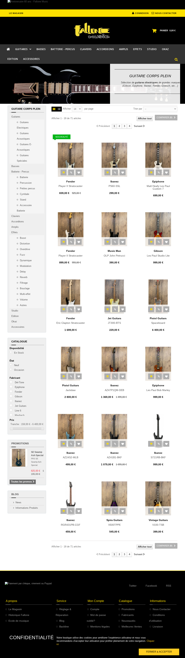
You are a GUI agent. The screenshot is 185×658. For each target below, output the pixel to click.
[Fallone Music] (92, 30)
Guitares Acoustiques (23, 136)
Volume (23, 299)
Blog (15, 494)
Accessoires (17, 327)
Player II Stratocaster (71, 183)
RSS (168, 585)
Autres (23, 305)
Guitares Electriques (23, 125)
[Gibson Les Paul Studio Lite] (158, 229)
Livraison (158, 626)
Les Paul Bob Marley (158, 387)
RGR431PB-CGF (70, 522)
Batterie (23, 177)
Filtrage (23, 282)
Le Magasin (15, 609)
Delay (22, 271)
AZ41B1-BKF (114, 455)
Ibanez (18, 401)
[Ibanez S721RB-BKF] (158, 431)
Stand (22, 199)
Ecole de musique (18, 620)
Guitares (15, 116)
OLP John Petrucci (114, 253)
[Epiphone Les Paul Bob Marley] (158, 364)
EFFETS (137, 49)
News (18, 502)
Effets (14, 232)
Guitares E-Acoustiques (24, 147)
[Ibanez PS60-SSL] (114, 159)
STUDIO (152, 49)
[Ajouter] (63, 172)
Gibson (18, 396)
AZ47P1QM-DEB (114, 387)
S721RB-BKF (158, 455)
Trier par (137, 108)
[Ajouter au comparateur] (71, 172)
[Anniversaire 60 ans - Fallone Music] (92, 4)
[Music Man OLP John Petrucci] (114, 229)
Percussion (25, 182)
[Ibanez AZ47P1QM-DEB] (114, 364)
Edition (15, 316)
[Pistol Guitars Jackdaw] (70, 364)
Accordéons (17, 221)
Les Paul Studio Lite (158, 253)
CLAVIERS (85, 49)
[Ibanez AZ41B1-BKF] (114, 431)
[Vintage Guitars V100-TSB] (158, 498)
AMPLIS (123, 49)
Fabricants (128, 615)
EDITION (12, 59)
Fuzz (22, 254)
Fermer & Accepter (159, 651)
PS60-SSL (114, 183)
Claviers (15, 216)
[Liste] (59, 109)
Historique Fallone (18, 615)
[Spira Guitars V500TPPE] (114, 498)
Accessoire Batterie (24, 208)
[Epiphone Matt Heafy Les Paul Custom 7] (158, 159)
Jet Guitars (20, 406)
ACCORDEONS (105, 49)
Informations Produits (27, 508)
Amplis (15, 227)
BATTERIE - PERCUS (63, 49)
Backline (64, 626)
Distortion (24, 243)
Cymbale (24, 194)
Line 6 (18, 410)
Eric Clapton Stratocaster (70, 320)
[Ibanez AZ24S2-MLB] (70, 431)
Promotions (20, 443)
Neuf (16, 365)
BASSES (41, 49)
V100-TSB (158, 522)
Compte (94, 609)
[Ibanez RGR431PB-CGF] (70, 498)
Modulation (25, 266)
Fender (18, 391)
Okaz (14, 321)
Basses (15, 166)
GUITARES (21, 49)
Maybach (19, 415)
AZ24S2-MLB (70, 455)
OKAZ (165, 49)
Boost (22, 238)
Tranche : (15, 424)
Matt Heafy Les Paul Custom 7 (158, 185)
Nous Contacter (162, 609)
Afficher (67, 108)
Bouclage (24, 288)
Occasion (19, 370)
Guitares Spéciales (23, 158)
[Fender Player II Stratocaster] (70, 159)
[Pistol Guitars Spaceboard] (158, 296)
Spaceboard (158, 320)
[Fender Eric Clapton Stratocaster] (70, 296)
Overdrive (24, 249)
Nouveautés (128, 620)
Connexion (141, 13)
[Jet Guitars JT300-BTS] (114, 296)
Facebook (151, 585)
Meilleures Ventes (132, 626)
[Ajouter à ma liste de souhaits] (79, 172)
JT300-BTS (114, 320)
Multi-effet (24, 294)
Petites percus (27, 188)
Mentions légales (100, 626)
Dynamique (25, 260)
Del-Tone (19, 382)
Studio (14, 310)
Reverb (23, 277)
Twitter (133, 585)
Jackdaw (70, 387)
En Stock (19, 352)
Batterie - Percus (20, 171)
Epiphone (20, 387)
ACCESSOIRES (31, 59)
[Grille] (54, 109)
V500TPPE (114, 522)
